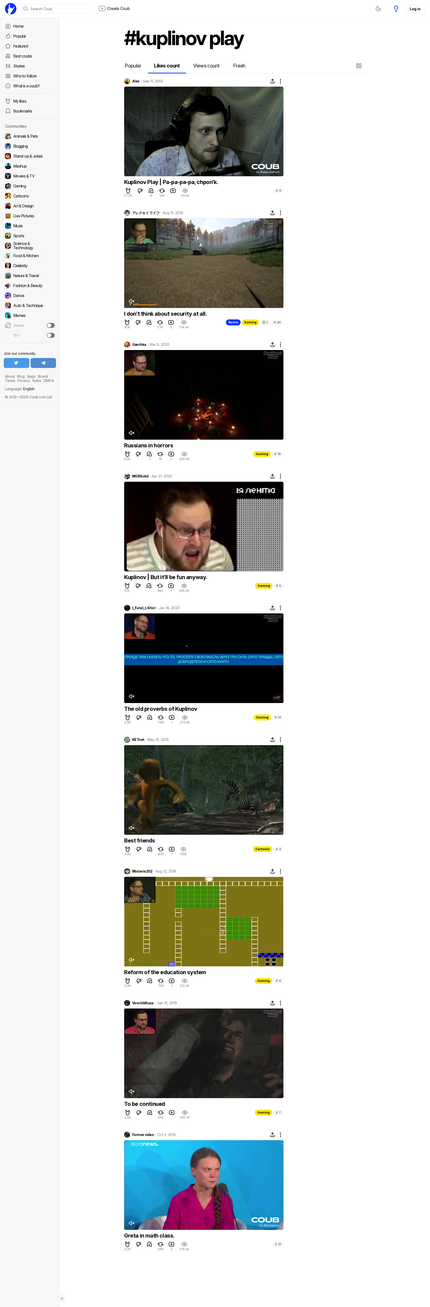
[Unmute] (131, 301)
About (10, 376)
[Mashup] (30, 166)
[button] (359, 65)
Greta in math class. (149, 1235)
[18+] (51, 335)
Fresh (239, 66)
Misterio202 (142, 871)
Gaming (250, 322)
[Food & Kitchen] (30, 256)
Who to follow (25, 75)
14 (277, 717)
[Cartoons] (30, 196)
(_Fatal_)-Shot (143, 608)
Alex (136, 81)
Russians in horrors (148, 445)
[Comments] (151, 191)
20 (277, 322)
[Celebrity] (30, 266)
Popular (19, 36)
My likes (19, 101)
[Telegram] (43, 363)
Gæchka (139, 344)
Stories (19, 65)
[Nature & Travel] (30, 276)
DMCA (49, 380)
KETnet (138, 739)
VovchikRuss (143, 1003)
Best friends (139, 840)
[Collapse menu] (62, 1298)
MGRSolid (140, 476)
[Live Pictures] (30, 216)
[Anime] (30, 325)
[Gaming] (30, 186)
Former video (143, 1134)
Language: (20, 389)
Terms (10, 380)
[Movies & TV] (30, 176)
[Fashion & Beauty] (30, 286)
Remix (233, 322)
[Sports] (30, 236)
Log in (415, 8)
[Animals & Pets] (30, 136)
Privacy (24, 380)
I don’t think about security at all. (165, 313)
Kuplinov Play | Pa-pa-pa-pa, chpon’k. (171, 182)
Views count (206, 66)
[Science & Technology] (30, 246)
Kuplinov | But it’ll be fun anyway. (165, 577)
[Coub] (10, 8)
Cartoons (262, 849)
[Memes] (30, 315)
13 (278, 1244)
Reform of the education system (165, 972)
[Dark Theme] (378, 9)
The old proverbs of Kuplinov (160, 709)
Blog (21, 376)
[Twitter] (16, 363)
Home (18, 26)
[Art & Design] (30, 206)
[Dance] (30, 295)
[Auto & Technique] (30, 305)
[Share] (272, 81)
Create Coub (118, 8)
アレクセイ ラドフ (146, 213)
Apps (31, 376)
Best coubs (22, 56)
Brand (43, 376)
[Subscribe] (51, 325)
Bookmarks (22, 111)
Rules (36, 380)
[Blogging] (30, 146)
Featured (20, 46)
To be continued (144, 1104)
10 (277, 454)
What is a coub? (26, 85)
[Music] (30, 226)
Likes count (167, 66)
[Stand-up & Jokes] (30, 156)
